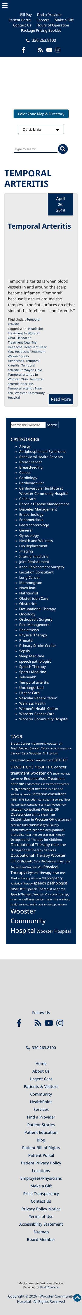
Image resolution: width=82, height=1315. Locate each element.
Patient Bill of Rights (41, 1147)
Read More (61, 399)
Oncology (27, 614)
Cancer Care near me (60, 748)
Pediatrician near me (55, 861)
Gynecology (29, 535)
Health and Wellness (36, 540)
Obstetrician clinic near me (32, 814)
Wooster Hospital (54, 931)
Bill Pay (26, 14)
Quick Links (32, 129)
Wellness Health (32, 703)
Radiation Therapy (21, 883)
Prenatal (26, 640)
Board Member (41, 1239)
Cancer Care (38, 748)
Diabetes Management (38, 509)
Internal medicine (33, 556)
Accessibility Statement (41, 1224)
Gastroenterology (34, 525)
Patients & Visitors (41, 1086)
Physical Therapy (33, 635)
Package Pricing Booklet (41, 30)
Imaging (26, 551)
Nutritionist (28, 593)
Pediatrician (29, 629)
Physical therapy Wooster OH (28, 878)
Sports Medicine (32, 671)
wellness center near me (40, 899)
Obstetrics (28, 603)
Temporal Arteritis (39, 226)
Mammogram (30, 582)
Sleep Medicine (31, 656)
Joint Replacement (34, 561)
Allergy (25, 446)
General (25, 530)
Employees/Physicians (41, 1178)
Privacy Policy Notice (41, 1208)
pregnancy (55, 878)
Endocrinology (31, 514)
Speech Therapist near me (45, 889)
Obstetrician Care (33, 598)
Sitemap (41, 1231)
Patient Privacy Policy (41, 1163)
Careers (43, 19)
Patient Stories (41, 1124)
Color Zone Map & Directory (41, 113)
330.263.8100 (43, 40)
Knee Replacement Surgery (41, 567)
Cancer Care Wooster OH (29, 753)
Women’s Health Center (38, 708)
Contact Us (22, 25)
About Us (41, 1071)
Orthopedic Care (28, 861)
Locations (41, 1170)
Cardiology (28, 477)
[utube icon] (49, 50)
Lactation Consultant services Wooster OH (40, 804)
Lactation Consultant (36, 572)
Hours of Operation (53, 25)
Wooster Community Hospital (43, 719)
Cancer (25, 472)
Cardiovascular (31, 483)
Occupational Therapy (37, 608)
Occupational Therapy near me (38, 844)
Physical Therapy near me (45, 872)
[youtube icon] (50, 1023)
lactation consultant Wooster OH (34, 809)
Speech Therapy (32, 666)
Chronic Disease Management (44, 504)
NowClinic (27, 587)
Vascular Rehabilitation (38, 698)
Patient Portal (20, 19)
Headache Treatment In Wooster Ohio (25, 333)
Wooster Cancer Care (36, 713)
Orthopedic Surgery (35, 619)
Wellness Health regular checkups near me (43, 904)
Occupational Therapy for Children (36, 839)
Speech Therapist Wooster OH (29, 894)
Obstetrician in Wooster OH (32, 819)
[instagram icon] (57, 50)
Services (41, 1109)
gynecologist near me (31, 789)
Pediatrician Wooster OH (26, 867)
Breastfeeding (31, 467)
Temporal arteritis (34, 682)
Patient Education (41, 1132)
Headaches (16, 361)
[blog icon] (40, 50)
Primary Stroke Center (37, 645)
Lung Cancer (29, 577)
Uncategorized (31, 687)
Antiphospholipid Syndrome (42, 451)
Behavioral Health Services (41, 456)
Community (41, 1094)
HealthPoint (41, 1101)
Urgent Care (29, 692)
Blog (41, 1140)
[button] (41, 6)
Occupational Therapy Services (33, 850)
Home (41, 1063)
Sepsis (24, 650)
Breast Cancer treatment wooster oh (36, 743)
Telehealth (27, 677)
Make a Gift (64, 19)
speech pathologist (35, 661)
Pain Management (34, 624)
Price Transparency (41, 1193)
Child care (27, 498)
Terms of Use (41, 1216)
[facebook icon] (23, 50)
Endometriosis (31, 519)
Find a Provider (49, 14)
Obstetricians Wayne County (40, 825)
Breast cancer (30, 462)
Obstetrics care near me (27, 830)
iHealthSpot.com (49, 1287)
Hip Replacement (33, 546)
